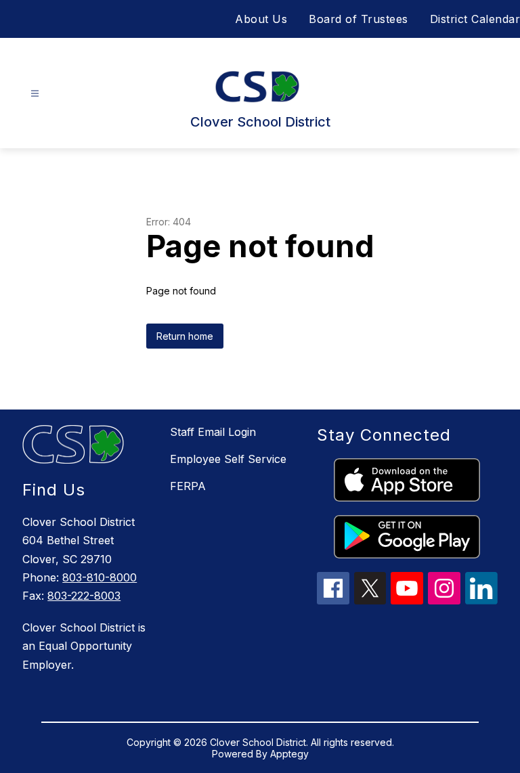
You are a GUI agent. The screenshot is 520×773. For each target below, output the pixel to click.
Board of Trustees (358, 19)
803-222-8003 (84, 595)
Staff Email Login (213, 432)
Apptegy (289, 753)
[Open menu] (35, 94)
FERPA (188, 486)
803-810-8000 (99, 577)
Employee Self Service (228, 459)
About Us (261, 19)
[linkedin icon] (481, 600)
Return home (184, 336)
